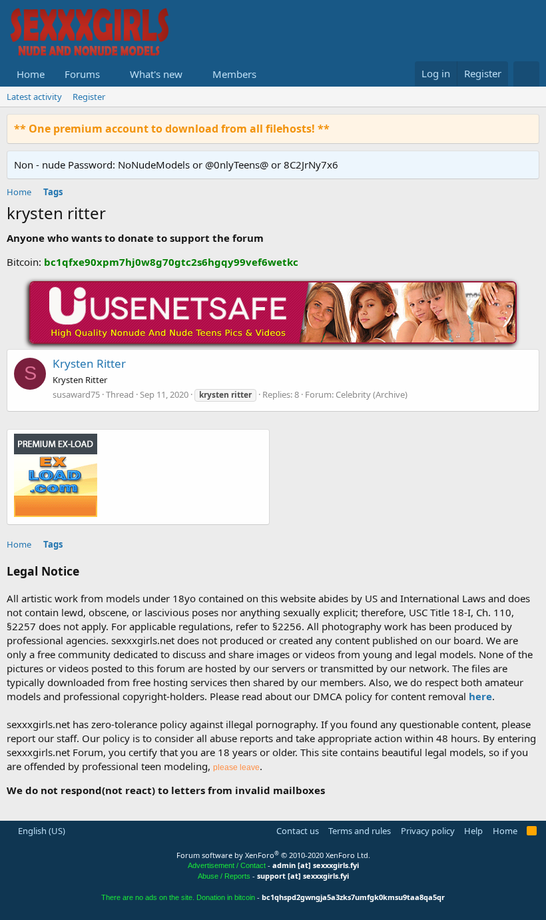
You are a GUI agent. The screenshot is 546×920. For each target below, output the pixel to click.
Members (234, 74)
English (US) (40, 831)
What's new (156, 74)
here (480, 696)
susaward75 (76, 394)
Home (31, 74)
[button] (110, 74)
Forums (82, 74)
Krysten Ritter (89, 363)
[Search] (526, 74)
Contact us (297, 831)
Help (473, 831)
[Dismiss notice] (526, 128)
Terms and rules (359, 831)
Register (89, 97)
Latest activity (34, 97)
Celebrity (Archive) (372, 394)
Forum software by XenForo (273, 855)
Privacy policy (428, 831)
